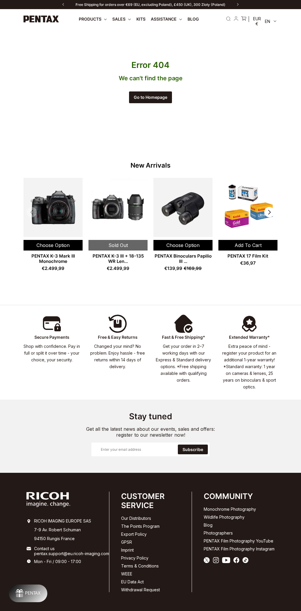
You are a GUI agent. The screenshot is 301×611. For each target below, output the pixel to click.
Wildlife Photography (224, 517)
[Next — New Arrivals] (269, 212)
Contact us (44, 548)
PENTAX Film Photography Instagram (239, 548)
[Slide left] (63, 4)
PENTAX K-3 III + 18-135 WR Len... (118, 258)
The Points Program (140, 526)
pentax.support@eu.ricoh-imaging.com (71, 553)
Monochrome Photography (230, 509)
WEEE (126, 573)
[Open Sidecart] (243, 19)
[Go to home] (41, 19)
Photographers (218, 532)
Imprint (127, 549)
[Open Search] (228, 18)
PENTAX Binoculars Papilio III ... (183, 258)
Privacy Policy (134, 557)
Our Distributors (136, 518)
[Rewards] (28, 593)
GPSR (126, 542)
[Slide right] (237, 4)
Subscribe (193, 449)
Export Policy (134, 534)
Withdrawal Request (140, 589)
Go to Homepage (150, 97)
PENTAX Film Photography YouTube (238, 540)
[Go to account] (236, 19)
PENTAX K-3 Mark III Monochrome (53, 258)
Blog (208, 524)
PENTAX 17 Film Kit (248, 256)
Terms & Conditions (140, 565)
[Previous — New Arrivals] (31, 212)
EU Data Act (132, 581)
